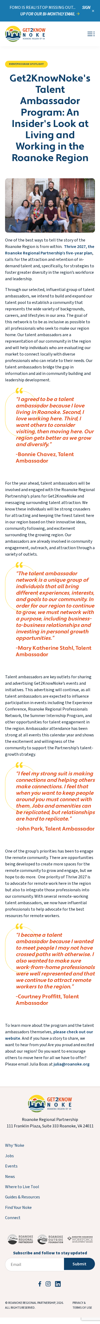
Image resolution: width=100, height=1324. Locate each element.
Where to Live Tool (22, 1187)
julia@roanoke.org (72, 1064)
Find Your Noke (18, 1208)
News (10, 1177)
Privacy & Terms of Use (82, 1305)
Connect (13, 1218)
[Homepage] (25, 34)
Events (11, 1166)
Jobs (9, 1156)
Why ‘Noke (14, 1145)
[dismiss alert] (93, 11)
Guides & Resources (22, 1197)
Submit (79, 1264)
